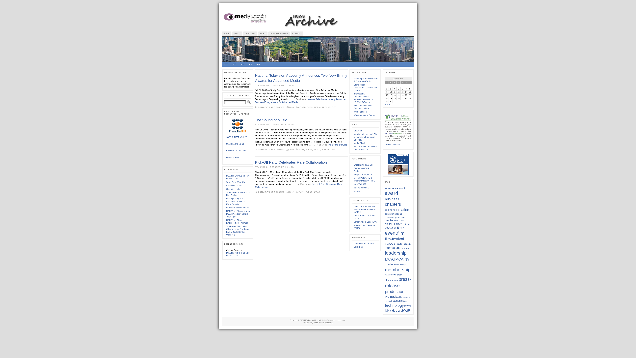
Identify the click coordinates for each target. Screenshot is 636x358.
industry (407, 243)
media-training (399, 265)
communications (393, 213)
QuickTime (358, 247)
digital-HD (391, 223)
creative (389, 220)
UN (387, 310)
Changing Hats (233, 189)
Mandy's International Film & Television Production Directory (365, 137)
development (399, 220)
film (400, 233)
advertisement (392, 188)
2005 (234, 64)
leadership (396, 253)
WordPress (318, 323)
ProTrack (391, 296)
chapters (393, 204)
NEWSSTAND (232, 157)
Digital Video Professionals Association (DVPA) (365, 88)
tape (405, 301)
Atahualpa (329, 323)
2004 (241, 64)
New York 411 (360, 184)
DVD (399, 224)
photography (391, 280)
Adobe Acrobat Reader (364, 243)
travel (407, 305)
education (391, 227)
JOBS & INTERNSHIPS (236, 137)
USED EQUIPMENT (235, 144)
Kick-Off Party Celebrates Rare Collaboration (291, 162)
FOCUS (390, 243)
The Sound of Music (271, 120)
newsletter (396, 274)
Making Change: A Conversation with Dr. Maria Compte (235, 202)
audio (403, 188)
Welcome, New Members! (237, 208)
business (392, 199)
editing (406, 224)
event (309, 150)
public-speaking (403, 297)
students (398, 300)
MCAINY (402, 259)
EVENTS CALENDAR (236, 150)
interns (405, 248)
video (393, 310)
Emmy (310, 107)
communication (397, 210)
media (317, 107)
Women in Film (360, 112)
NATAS (317, 192)
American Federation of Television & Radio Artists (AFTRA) (365, 209)
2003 (249, 64)
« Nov (387, 104)
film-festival (394, 239)
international (393, 247)
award (302, 107)
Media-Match (360, 143)
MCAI (390, 259)
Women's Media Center (364, 115)
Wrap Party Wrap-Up (235, 182)
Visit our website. (392, 144)
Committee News (234, 185)
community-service (395, 217)
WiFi (407, 310)
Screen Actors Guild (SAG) (365, 222)
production (328, 150)
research (388, 301)
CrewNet (358, 131)
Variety (357, 191)
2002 (257, 64)
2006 (226, 64)
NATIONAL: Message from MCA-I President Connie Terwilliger (238, 214)
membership (398, 269)
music (317, 150)
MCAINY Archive (311, 320)
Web (401, 310)
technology (329, 107)
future (399, 243)
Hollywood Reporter (363, 175)
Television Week (361, 188)
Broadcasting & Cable (363, 165)
